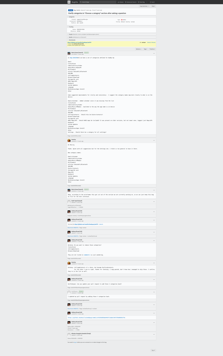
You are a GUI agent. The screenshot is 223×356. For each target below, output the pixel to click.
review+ (144, 42)
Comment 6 (74, 280)
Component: (73, 21)
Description (74, 54)
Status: (74, 29)
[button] (152, 2)
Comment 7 (74, 293)
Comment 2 (74, 191)
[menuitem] (120, 2)
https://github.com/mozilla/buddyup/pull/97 (79, 42)
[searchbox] (97, 2)
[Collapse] (154, 53)
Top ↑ (153, 350)
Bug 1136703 (77, 10)
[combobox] (97, 2)
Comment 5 (74, 263)
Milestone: (73, 31)
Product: (74, 19)
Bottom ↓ (138, 49)
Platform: (73, 23)
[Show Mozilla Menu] (69, 2)
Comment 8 (74, 314)
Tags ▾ (145, 49)
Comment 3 (74, 221)
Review (153, 42)
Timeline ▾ (152, 49)
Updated (73, 202)
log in (75, 342)
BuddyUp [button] (79, 21)
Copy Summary (143, 6)
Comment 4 (74, 241)
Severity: (128, 21)
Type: (119, 19)
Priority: (118, 21)
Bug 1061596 (74, 57)
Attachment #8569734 (73, 227)
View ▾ (153, 6)
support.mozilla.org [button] (82, 19)
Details (149, 42)
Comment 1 (74, 141)
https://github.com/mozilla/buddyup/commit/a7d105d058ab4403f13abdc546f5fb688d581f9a (96, 317)
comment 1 (87, 255)
